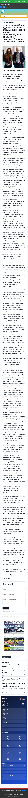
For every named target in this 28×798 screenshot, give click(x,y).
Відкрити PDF (6, 657)
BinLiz (23, 790)
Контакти (23, 1)
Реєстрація (12, 7)
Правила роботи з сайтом (6, 794)
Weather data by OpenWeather (7, 782)
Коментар (5, 597)
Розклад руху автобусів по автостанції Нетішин (13, 671)
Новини (8, 1)
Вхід (7, 7)
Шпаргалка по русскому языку (11, 678)
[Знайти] (25, 16)
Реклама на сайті (17, 796)
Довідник (17, 1)
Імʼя (3, 586)
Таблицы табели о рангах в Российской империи (13, 665)
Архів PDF (15, 794)
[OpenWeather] (22, 699)
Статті (12, 1)
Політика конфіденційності (7, 796)
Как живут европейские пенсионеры (12, 691)
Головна (3, 1)
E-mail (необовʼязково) (8, 592)
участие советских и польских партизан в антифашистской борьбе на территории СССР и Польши (13, 685)
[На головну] (6, 12)
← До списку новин (8, 22)
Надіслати (6, 608)
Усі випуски (16, 657)
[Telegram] (4, 7)
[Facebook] (1, 7)
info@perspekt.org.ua (5, 4)
